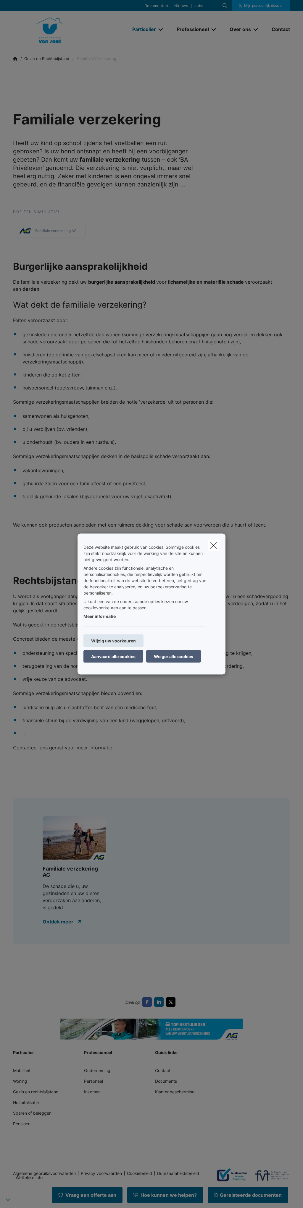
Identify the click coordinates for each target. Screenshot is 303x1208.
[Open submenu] (161, 29)
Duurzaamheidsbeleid (178, 1173)
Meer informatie (99, 616)
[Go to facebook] (148, 1002)
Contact (162, 1070)
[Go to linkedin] (160, 1002)
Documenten (156, 6)
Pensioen (21, 1123)
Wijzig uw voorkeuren (113, 640)
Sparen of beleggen (32, 1113)
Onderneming (97, 1070)
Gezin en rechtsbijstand (36, 1091)
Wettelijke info (29, 1177)
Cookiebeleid (139, 1173)
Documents (166, 1081)
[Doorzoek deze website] (225, 5)
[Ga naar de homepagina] (57, 29)
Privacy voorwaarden (101, 1173)
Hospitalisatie (26, 1102)
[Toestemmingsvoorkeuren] (23, 1196)
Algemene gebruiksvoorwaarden (44, 1173)
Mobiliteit (21, 1070)
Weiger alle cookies (173, 656)
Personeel (93, 1081)
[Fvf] (270, 1175)
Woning (20, 1081)
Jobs (198, 6)
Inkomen (92, 1091)
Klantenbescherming (175, 1091)
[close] (214, 545)
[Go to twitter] (172, 1002)
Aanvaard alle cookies (113, 656)
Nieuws (181, 6)
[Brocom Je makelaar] (229, 1175)
